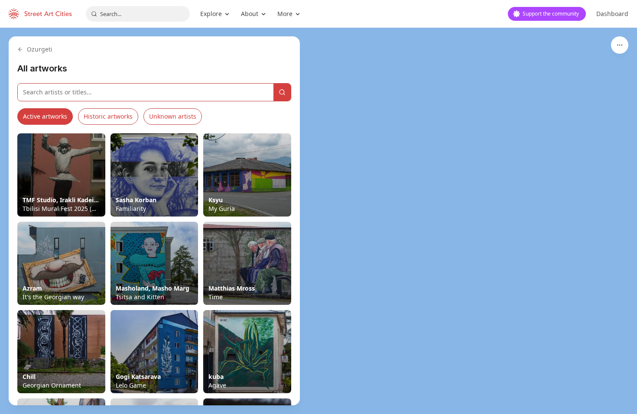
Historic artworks (108, 116)
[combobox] (138, 14)
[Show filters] (619, 45)
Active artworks (45, 116)
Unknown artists (172, 116)
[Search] (282, 92)
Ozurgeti (39, 49)
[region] (318, 221)
